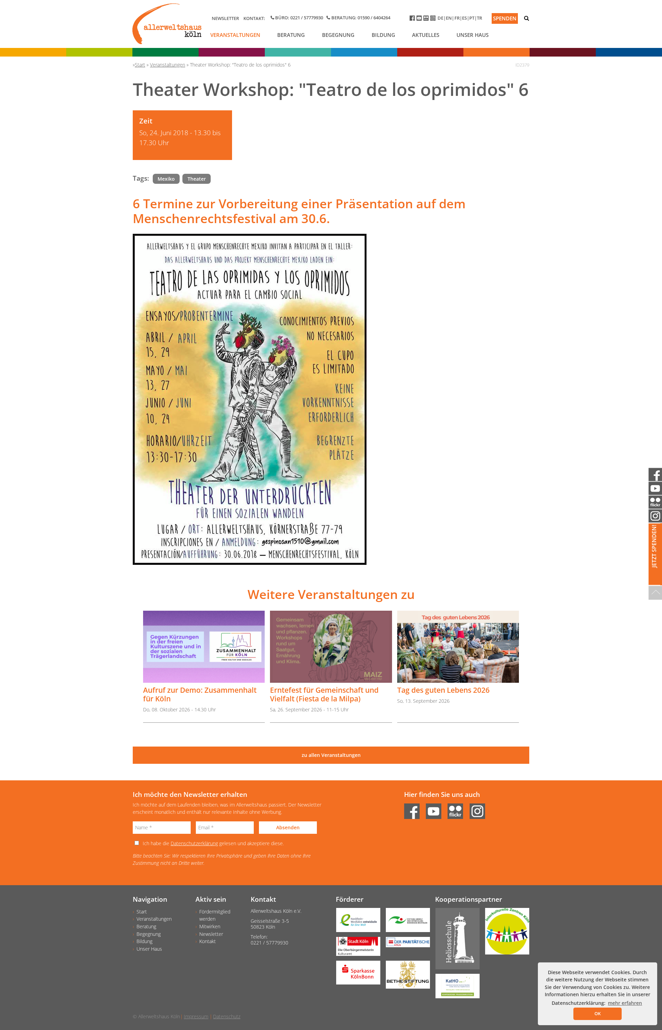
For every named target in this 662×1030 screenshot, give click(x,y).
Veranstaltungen (235, 34)
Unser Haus (473, 34)
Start (142, 911)
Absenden (288, 827)
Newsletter (225, 18)
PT (471, 18)
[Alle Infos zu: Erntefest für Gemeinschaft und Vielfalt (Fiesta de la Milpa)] (331, 647)
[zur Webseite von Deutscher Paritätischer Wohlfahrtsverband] (405, 944)
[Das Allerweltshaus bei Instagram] (434, 19)
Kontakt (207, 941)
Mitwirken (209, 926)
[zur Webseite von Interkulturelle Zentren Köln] (504, 933)
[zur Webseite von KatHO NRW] (455, 988)
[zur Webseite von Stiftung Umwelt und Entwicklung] (405, 922)
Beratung (291, 34)
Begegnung (338, 34)
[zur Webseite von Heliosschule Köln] (455, 941)
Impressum (196, 1016)
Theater (197, 179)
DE (440, 18)
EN (449, 18)
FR (457, 18)
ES (464, 18)
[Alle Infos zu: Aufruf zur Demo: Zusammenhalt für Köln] (204, 647)
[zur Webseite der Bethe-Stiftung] (405, 977)
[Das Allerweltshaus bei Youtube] (420, 19)
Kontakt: (254, 18)
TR (479, 18)
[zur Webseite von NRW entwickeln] (355, 922)
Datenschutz (226, 1016)
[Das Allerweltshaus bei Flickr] (426, 19)
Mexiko (166, 179)
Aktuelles (425, 34)
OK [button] (597, 1013)
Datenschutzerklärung (194, 843)
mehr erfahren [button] (625, 1003)
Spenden (504, 18)
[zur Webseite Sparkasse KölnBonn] (355, 975)
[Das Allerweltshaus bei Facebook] (413, 19)
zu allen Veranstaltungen (331, 755)
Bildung (383, 34)
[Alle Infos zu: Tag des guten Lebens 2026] (458, 647)
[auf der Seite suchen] (526, 18)
